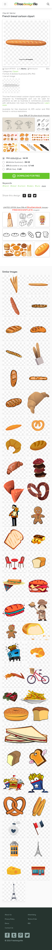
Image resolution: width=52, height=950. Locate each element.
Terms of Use (32, 919)
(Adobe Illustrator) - (18, 162)
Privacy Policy (9, 919)
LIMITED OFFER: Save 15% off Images (25, 207)
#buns (37, 186)
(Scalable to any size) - (20, 166)
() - (17, 158)
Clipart (15, 71)
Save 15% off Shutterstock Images (34, 116)
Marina (23, 69)
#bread (13, 186)
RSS (29, 923)
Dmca (7, 923)
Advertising (32, 915)
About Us (8, 915)
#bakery (30, 186)
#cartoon (22, 186)
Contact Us (9, 928)
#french (6, 186)
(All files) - (14, 169)
